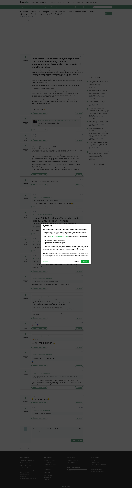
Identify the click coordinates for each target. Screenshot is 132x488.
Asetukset (76, 261)
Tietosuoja (45, 261)
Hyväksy (85, 261)
